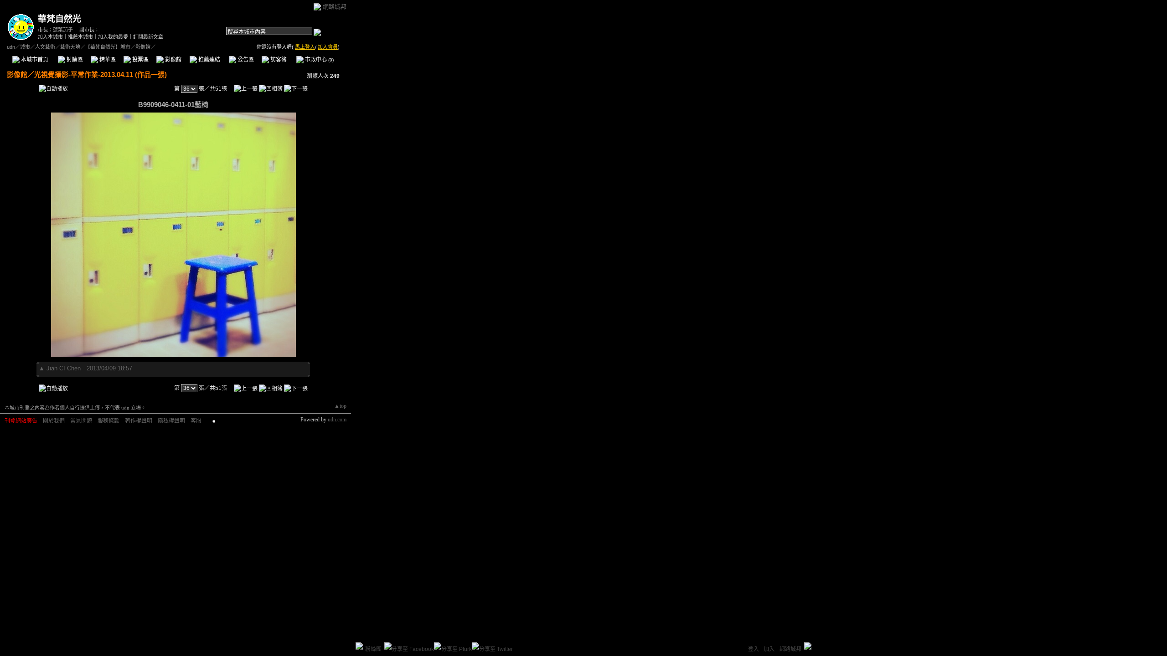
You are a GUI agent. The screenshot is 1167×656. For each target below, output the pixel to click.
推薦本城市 (80, 37)
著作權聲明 (138, 421)
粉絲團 (373, 649)
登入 (753, 649)
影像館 (172, 59)
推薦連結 (208, 59)
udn (11, 47)
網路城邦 (334, 6)
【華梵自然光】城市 (107, 47)
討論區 (74, 59)
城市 (25, 47)
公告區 (245, 59)
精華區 (107, 59)
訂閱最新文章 (148, 37)
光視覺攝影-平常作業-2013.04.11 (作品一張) (100, 74)
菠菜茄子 (63, 29)
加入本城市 (50, 37)
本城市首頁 (34, 59)
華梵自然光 (59, 19)
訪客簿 (278, 59)
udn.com (337, 419)
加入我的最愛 (113, 37)
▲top (340, 406)
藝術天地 (70, 47)
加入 (769, 649)
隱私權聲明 (171, 421)
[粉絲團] (359, 646)
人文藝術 (45, 47)
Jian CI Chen (63, 368)
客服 (196, 421)
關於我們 (54, 421)
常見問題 (81, 421)
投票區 (140, 59)
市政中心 (319, 59)
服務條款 (108, 421)
